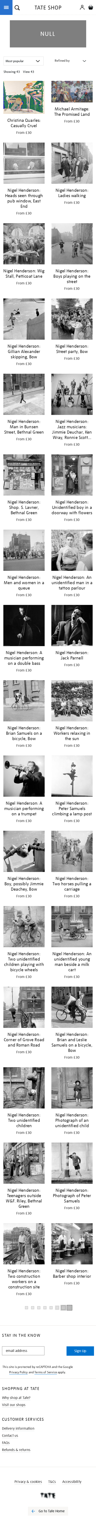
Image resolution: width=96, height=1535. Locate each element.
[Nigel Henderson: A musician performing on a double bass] (24, 626)
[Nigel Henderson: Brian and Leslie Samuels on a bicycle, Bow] (72, 1008)
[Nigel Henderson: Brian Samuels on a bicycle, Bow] (24, 701)
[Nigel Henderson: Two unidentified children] (24, 1088)
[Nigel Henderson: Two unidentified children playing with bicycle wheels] (24, 927)
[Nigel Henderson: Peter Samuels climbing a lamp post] (72, 776)
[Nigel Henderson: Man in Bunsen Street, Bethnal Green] (24, 395)
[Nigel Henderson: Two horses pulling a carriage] (72, 852)
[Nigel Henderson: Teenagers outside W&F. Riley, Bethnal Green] (24, 1164)
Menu (7, 7)
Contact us (10, 1435)
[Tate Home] (48, 1495)
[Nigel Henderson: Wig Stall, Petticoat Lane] (24, 244)
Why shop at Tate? (16, 1398)
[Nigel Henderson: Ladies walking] (72, 164)
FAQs (6, 1443)
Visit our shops (13, 1405)
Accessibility (71, 1482)
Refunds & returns (16, 1450)
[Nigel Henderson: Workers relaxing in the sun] (72, 701)
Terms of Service (45, 1372)
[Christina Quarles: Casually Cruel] (24, 98)
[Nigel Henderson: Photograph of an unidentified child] (72, 1088)
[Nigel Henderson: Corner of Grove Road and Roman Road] (24, 1008)
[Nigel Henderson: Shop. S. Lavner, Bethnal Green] (24, 475)
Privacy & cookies (28, 1482)
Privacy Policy (18, 1372)
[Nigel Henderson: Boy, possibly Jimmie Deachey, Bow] (24, 852)
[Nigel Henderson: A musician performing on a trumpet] (24, 776)
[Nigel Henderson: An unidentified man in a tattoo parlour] (72, 551)
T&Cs (52, 1482)
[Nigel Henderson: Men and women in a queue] (24, 551)
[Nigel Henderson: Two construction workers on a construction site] (24, 1244)
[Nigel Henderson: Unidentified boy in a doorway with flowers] (72, 475)
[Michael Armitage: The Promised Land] (72, 92)
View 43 (28, 72)
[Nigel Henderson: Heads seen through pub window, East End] (24, 164)
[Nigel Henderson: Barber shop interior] (72, 1244)
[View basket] (90, 8)
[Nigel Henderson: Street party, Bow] (72, 319)
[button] (17, 8)
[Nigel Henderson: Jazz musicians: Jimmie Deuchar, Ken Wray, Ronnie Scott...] (72, 395)
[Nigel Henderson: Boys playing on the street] (72, 244)
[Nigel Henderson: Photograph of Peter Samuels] (72, 1164)
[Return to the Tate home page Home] (48, 8)
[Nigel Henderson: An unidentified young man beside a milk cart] (72, 927)
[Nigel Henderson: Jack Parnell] (72, 626)
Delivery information (18, 1428)
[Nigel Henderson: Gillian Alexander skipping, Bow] (24, 319)
